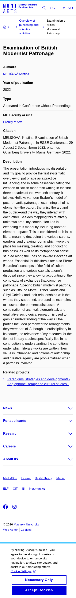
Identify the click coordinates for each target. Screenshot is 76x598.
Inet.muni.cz (37, 488)
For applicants (14, 420)
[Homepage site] (20, 8)
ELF (6, 488)
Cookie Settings (21, 571)
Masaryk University (26, 524)
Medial (60, 478)
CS (52, 8)
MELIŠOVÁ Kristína (16, 73)
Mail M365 (10, 478)
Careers (9, 446)
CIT (15, 488)
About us (10, 459)
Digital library (43, 478)
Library (26, 478)
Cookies (26, 529)
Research (11, 433)
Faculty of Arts (12, 122)
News (7, 408)
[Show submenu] (66, 408)
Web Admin (10, 529)
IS (23, 488)
